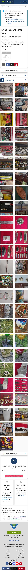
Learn (7, 551)
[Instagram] (13, 563)
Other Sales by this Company (16, 19)
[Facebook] (7, 563)
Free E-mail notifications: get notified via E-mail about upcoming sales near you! (14, 545)
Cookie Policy (20, 557)
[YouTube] (17, 563)
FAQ (8, 550)
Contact (8, 557)
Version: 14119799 (14, 540)
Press (20, 553)
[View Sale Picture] (6, 90)
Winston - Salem (15, 518)
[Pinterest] (20, 563)
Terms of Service (20, 550)
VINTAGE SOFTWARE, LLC (18, 535)
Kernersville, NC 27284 (20, 516)
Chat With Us (15, 532)
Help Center (20, 555)
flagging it (21, 495)
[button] (14, 70)
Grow (7, 553)
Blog (8, 555)
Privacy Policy (20, 551)
